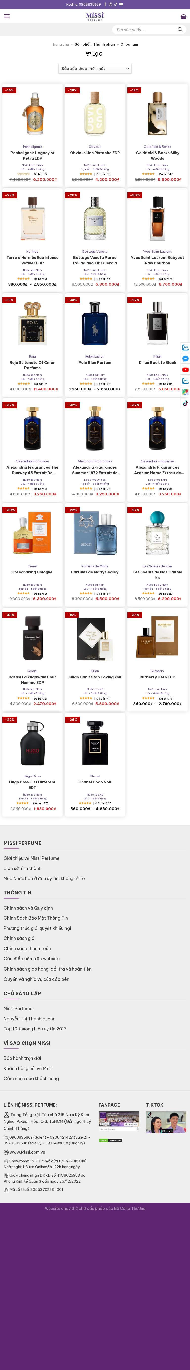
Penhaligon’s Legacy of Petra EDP (32, 155)
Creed (32, 566)
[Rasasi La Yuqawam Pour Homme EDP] (32, 638)
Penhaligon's (32, 147)
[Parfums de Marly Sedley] (95, 533)
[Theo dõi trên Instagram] (110, 4)
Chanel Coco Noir (95, 782)
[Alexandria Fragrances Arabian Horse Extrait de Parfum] (157, 428)
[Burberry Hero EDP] (157, 638)
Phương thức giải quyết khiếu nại (37, 928)
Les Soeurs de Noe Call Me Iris (157, 575)
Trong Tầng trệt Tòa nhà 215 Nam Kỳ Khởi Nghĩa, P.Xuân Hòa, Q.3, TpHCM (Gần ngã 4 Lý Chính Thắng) (47, 1121)
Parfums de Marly (94, 566)
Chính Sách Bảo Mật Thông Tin (36, 918)
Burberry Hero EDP (157, 677)
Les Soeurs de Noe (157, 566)
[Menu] (7, 16)
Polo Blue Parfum (94, 362)
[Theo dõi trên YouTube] (121, 4)
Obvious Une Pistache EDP (95, 152)
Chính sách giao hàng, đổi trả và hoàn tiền (48, 969)
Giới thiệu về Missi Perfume (32, 858)
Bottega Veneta (95, 251)
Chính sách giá (19, 938)
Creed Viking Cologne (32, 572)
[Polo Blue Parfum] (95, 323)
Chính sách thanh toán (27, 948)
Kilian (157, 356)
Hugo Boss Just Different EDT (32, 785)
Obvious (95, 147)
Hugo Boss (32, 776)
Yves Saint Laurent (157, 251)
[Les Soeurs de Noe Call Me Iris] (157, 533)
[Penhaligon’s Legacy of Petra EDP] (32, 113)
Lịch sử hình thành (22, 868)
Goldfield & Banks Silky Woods (157, 155)
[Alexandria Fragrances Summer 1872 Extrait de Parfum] (95, 428)
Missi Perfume (18, 1008)
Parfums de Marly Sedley (95, 572)
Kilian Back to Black (157, 362)
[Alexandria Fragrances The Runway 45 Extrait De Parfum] (32, 428)
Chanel (95, 776)
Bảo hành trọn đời (22, 1058)
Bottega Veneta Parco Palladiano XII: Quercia (95, 260)
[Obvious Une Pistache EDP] (95, 113)
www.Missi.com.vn (27, 1152)
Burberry (157, 671)
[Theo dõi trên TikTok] (115, 4)
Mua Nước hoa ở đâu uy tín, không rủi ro (44, 878)
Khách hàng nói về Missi (28, 1068)
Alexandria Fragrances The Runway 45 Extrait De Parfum (32, 470)
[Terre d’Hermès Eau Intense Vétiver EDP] (32, 218)
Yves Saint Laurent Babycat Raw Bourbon (157, 260)
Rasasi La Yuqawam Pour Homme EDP (32, 680)
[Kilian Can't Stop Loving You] (95, 638)
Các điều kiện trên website (32, 958)
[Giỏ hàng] (183, 16)
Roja (32, 356)
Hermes (32, 251)
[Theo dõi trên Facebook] (105, 4)
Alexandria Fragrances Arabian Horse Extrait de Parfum (157, 470)
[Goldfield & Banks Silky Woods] (157, 113)
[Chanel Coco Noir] (95, 743)
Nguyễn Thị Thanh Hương (30, 1019)
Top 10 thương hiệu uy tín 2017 (35, 1029)
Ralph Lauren (94, 356)
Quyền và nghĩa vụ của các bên (36, 979)
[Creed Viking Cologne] (32, 533)
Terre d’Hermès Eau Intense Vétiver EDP (32, 260)
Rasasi (32, 671)
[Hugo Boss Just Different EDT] (32, 743)
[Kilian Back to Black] (157, 323)
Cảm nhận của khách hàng (31, 1078)
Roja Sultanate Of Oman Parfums (32, 365)
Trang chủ (60, 44)
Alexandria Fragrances (32, 461)
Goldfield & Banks (157, 147)
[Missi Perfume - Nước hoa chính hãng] (95, 16)
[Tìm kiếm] (180, 29)
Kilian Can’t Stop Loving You (95, 677)
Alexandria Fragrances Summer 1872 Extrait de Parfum (95, 470)
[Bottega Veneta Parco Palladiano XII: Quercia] (95, 218)
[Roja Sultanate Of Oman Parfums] (32, 323)
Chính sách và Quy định (28, 908)
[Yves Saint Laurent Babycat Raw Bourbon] (157, 218)
